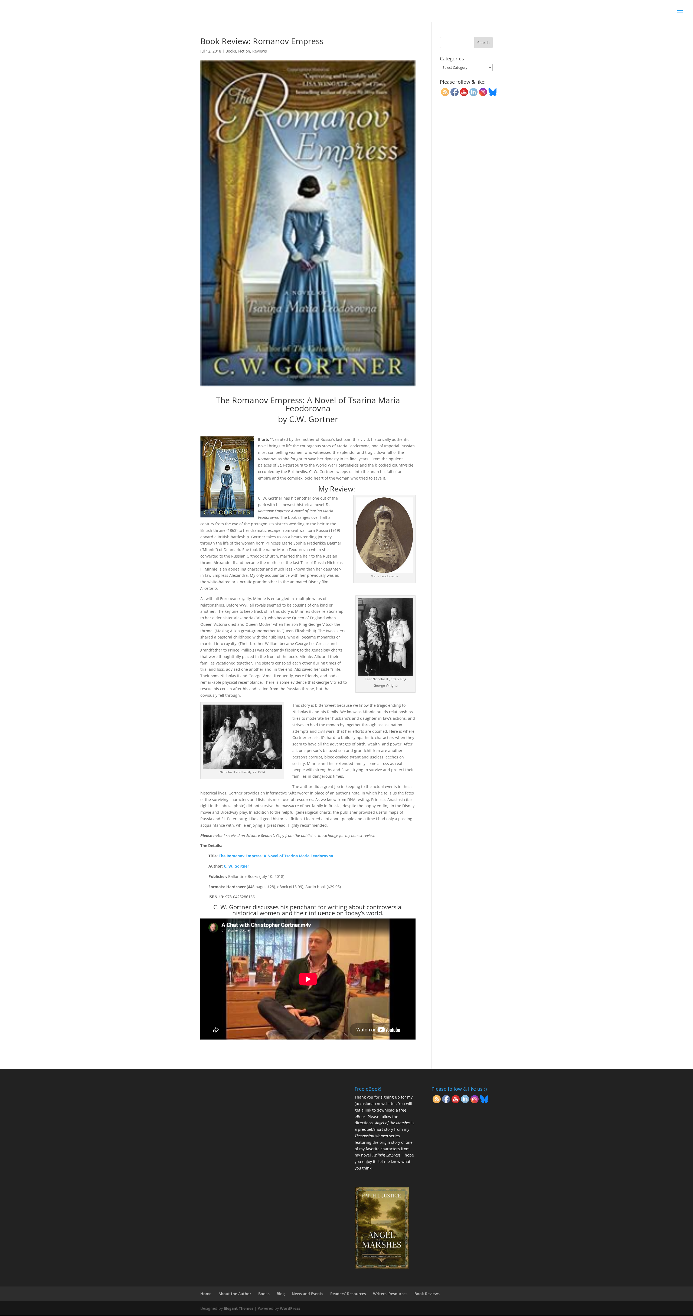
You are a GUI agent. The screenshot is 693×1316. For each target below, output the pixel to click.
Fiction (244, 51)
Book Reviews (427, 1293)
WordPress (290, 1308)
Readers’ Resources (348, 1293)
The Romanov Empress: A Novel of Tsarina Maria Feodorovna (276, 855)
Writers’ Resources (390, 1293)
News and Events (307, 1293)
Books (230, 51)
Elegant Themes (238, 1308)
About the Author (234, 1293)
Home (205, 1293)
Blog (281, 1293)
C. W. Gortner (236, 866)
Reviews (259, 51)
